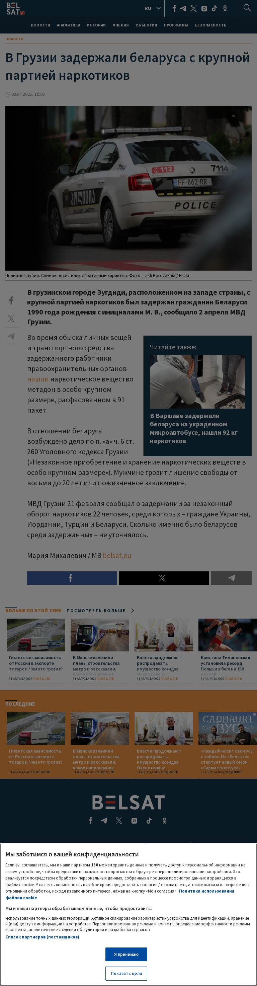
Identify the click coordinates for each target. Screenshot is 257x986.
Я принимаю (126, 954)
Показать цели (126, 973)
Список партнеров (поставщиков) (42, 937)
